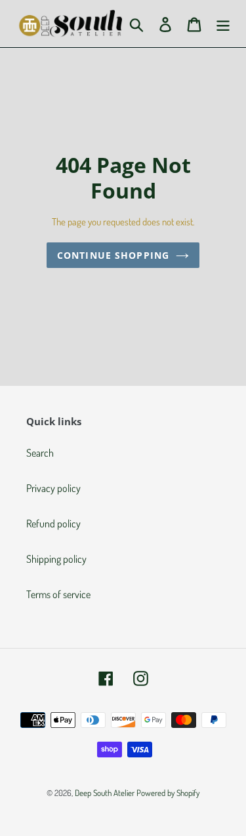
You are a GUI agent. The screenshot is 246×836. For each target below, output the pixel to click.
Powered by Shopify (167, 793)
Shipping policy (56, 558)
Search (40, 452)
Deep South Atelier (104, 793)
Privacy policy (53, 488)
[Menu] (223, 24)
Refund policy (53, 523)
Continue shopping (113, 255)
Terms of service (58, 594)
